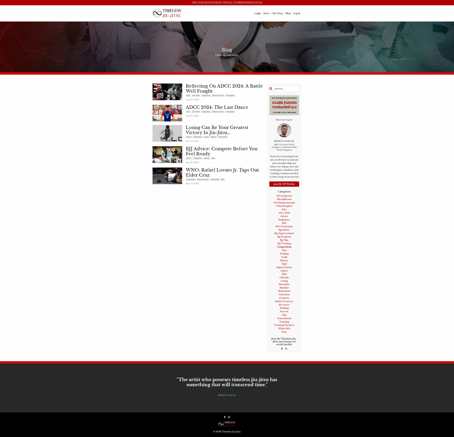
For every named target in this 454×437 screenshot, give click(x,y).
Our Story (277, 13)
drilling (284, 253)
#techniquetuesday (284, 202)
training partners (284, 325)
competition (206, 95)
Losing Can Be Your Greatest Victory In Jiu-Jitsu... (217, 130)
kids (284, 274)
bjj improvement (284, 233)
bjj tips (284, 240)
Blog (288, 13)
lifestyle (284, 277)
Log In (296, 13)
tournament (230, 95)
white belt (284, 328)
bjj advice (284, 230)
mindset (213, 137)
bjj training (284, 243)
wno (222, 179)
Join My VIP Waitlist (284, 184)
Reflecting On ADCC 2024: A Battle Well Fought (224, 89)
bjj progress (284, 236)
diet (284, 250)
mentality (284, 284)
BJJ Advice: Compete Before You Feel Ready (221, 151)
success (207, 158)
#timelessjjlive (284, 206)
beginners (284, 219)
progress (284, 298)
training (284, 322)
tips (213, 158)
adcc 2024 (196, 95)
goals (284, 257)
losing (206, 137)
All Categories (284, 196)
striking (284, 308)
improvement (284, 267)
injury (284, 270)
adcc (188, 95)
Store (266, 13)
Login (257, 13)
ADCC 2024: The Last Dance (217, 107)
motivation (284, 291)
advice (188, 137)
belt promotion (284, 226)
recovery (284, 305)
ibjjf (284, 264)
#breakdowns (284, 199)
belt (284, 223)
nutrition (284, 294)
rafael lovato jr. (218, 95)
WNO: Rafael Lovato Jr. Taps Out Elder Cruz (222, 173)
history (284, 260)
